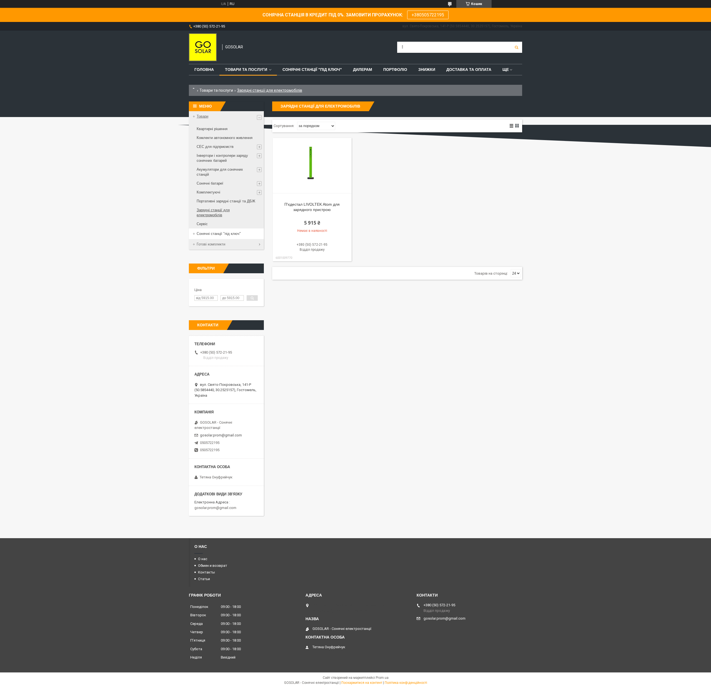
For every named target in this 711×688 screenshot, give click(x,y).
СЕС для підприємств (215, 147)
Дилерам (362, 69)
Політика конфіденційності (406, 683)
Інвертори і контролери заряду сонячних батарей (222, 158)
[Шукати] (516, 47)
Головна (204, 69)
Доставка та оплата (468, 69)
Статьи (204, 579)
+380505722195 (428, 15)
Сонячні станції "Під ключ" (312, 69)
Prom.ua (382, 678)
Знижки (426, 69)
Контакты (206, 572)
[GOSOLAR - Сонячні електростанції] (203, 47)
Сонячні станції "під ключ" (219, 234)
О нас (202, 559)
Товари (202, 116)
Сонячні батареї (210, 183)
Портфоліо (395, 69)
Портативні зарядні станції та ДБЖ (226, 201)
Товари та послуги (246, 69)
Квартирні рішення (212, 129)
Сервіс (202, 224)
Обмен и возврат (212, 565)
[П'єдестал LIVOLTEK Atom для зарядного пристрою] (312, 165)
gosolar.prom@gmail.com (221, 435)
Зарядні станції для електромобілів (213, 212)
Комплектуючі (208, 192)
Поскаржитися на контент (361, 683)
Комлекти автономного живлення (224, 138)
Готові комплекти (211, 244)
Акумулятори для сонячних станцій (220, 172)
